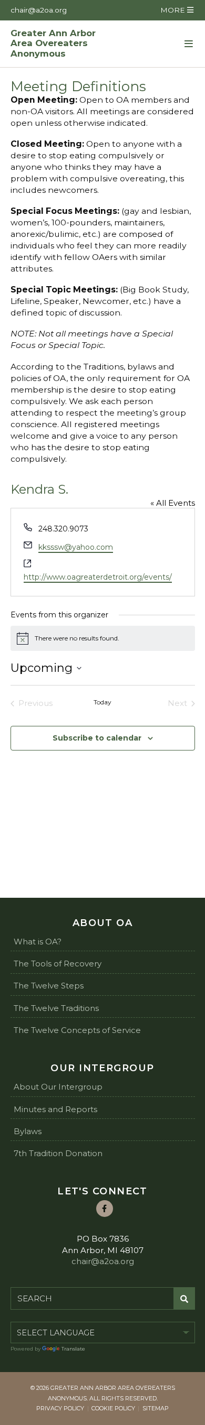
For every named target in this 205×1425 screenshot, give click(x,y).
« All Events (172, 503)
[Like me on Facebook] (104, 1208)
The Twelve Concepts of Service (77, 1030)
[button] (176, 10)
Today (102, 702)
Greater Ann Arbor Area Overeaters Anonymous (53, 43)
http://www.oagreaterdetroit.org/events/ (98, 577)
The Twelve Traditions (56, 1008)
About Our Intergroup (58, 1087)
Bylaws (28, 1131)
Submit (184, 1298)
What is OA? (38, 942)
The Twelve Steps (49, 986)
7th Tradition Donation (58, 1153)
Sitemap (155, 1408)
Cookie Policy (113, 1408)
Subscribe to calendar (97, 738)
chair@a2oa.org (39, 10)
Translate (73, 1349)
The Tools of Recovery (57, 964)
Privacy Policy (60, 1408)
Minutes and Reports (55, 1109)
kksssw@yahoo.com (75, 547)
